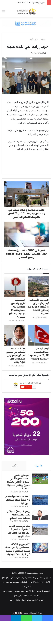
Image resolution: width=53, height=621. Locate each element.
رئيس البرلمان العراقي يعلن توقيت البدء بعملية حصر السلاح (18, 514)
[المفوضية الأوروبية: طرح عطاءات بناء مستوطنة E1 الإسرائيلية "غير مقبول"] (14, 286)
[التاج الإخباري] (26, 11)
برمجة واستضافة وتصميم (33, 613)
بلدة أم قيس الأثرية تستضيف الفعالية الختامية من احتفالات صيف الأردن (19, 531)
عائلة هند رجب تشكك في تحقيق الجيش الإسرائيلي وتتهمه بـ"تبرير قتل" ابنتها (15, 355)
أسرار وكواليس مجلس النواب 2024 (29, 600)
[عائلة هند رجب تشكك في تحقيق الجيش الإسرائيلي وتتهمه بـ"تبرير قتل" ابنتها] (14, 335)
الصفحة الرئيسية (43, 591)
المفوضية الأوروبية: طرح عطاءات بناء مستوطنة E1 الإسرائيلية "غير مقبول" (17, 308)
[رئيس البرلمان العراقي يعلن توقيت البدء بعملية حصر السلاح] (40, 515)
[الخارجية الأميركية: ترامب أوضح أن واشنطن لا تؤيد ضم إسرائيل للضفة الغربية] (38, 286)
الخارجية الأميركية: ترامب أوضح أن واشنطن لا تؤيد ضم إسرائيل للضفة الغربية (38, 307)
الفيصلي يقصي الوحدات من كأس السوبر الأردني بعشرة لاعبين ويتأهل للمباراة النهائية (18, 482)
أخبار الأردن (33, 39)
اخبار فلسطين (19, 591)
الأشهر (14, 466)
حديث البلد (28, 596)
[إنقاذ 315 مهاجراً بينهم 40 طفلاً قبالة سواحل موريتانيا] (40, 500)
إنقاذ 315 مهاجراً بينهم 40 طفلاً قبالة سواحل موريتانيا (17, 500)
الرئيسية (43, 39)
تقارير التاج (18, 596)
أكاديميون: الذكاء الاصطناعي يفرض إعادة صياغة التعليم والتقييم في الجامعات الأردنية (17, 549)
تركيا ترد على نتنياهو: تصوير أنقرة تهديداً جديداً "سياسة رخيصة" (39, 353)
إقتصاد (36, 596)
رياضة (12, 600)
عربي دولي (7, 591)
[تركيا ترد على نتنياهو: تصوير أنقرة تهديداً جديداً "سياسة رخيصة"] (38, 335)
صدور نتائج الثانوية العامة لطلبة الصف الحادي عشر (26, 2)
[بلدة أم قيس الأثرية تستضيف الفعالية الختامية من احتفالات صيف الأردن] (40, 529)
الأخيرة (39, 466)
